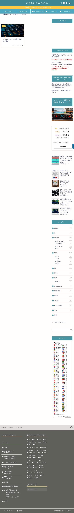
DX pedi (41, 455)
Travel (62, 300)
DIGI (63, 253)
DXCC (45, 452)
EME (62, 273)
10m (34, 439)
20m (35, 442)
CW (37, 450)
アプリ (30, 470)
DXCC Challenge (32, 455)
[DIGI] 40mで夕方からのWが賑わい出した (66, 192)
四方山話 (30, 475)
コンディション (32, 472)
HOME (6, 447)
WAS (36, 467)
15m (45, 439)
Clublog (9, 11)
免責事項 (21, 510)
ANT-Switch (63, 241)
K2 (63, 248)
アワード (37, 470)
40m (45, 442)
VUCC (30, 467)
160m (62, 228)
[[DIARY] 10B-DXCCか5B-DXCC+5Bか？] (55, 183)
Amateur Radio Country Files (62, 64)
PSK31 (63, 261)
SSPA (62, 296)
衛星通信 (30, 477)
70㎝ (30, 444)
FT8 (63, 259)
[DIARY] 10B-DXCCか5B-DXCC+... (65, 183)
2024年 (11, 427)
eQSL (63, 281)
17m (30, 442)
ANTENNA (43, 447)
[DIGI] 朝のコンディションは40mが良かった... (66, 201)
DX (63, 268)
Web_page (62, 305)
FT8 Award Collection (8, 472)
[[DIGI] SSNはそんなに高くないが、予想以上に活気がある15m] (55, 211)
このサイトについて (10, 490)
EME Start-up (52, 11)
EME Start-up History (8, 451)
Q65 (63, 263)
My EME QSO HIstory (9, 467)
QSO (30, 465)
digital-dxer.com (37, 2)
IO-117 (30, 460)
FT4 (63, 256)
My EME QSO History (66, 12)
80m (35, 444)
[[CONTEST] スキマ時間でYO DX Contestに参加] (55, 161)
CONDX (63, 243)
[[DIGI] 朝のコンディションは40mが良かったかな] (55, 201)
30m (40, 442)
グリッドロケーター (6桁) (61, 142)
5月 (16, 427)
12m (40, 439)
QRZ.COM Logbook (23, 12)
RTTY (35, 465)
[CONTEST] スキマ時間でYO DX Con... (66, 160)
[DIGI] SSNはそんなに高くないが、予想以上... (65, 210)
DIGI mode (44, 450)
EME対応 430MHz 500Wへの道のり (10, 457)
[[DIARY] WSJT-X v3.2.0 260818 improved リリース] (55, 175)
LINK (6, 501)
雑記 (62, 315)
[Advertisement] (62, 34)
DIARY (63, 238)
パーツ (40, 472)
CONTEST (63, 246)
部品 (37, 477)
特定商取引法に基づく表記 (13, 493)
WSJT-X (42, 467)
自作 (42, 475)
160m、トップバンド (33, 447)
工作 (62, 310)
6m (62, 233)
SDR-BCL (62, 291)
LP (29, 462)
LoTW (41, 460)
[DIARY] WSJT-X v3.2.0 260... (66, 173)
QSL (62, 278)
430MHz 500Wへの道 (38, 12)
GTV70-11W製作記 (10, 462)
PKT (40, 462)
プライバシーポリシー (13, 497)
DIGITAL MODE (32, 452)
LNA (36, 460)
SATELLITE (62, 286)
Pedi (34, 462)
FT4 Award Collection (8, 477)
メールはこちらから (58, 322)
